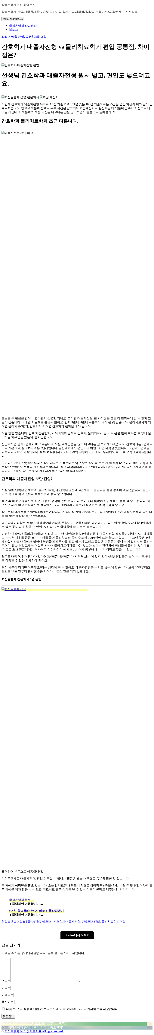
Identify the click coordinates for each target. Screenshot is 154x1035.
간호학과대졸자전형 (66, 921)
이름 (6, 987)
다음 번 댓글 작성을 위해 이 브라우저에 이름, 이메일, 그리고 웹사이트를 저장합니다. (62, 1009)
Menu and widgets (13, 19)
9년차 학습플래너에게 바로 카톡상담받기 (36, 910)
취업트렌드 (9, 921)
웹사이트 (8, 1001)
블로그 (13, 29)
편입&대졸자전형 (28, 921)
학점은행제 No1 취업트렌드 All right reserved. (34, 1031)
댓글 (6, 980)
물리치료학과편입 (113, 921)
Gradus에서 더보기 (77, 935)
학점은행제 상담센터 (23, 25)
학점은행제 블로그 (21, 899)
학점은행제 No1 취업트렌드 (20, 4)
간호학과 (46, 921)
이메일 (7, 994)
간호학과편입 (91, 921)
